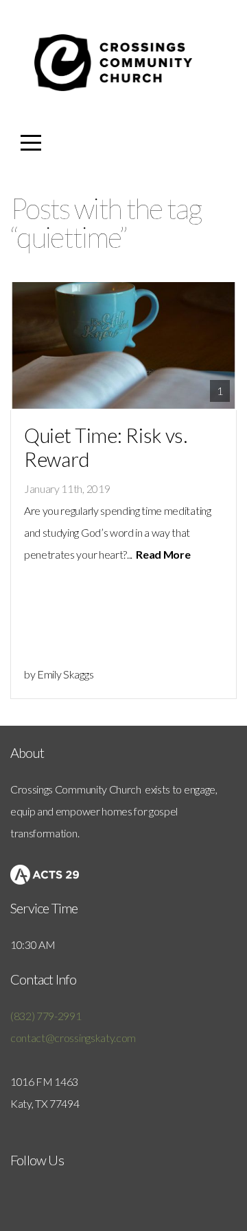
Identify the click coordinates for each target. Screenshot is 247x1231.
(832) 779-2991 (46, 1015)
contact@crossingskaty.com (73, 1037)
